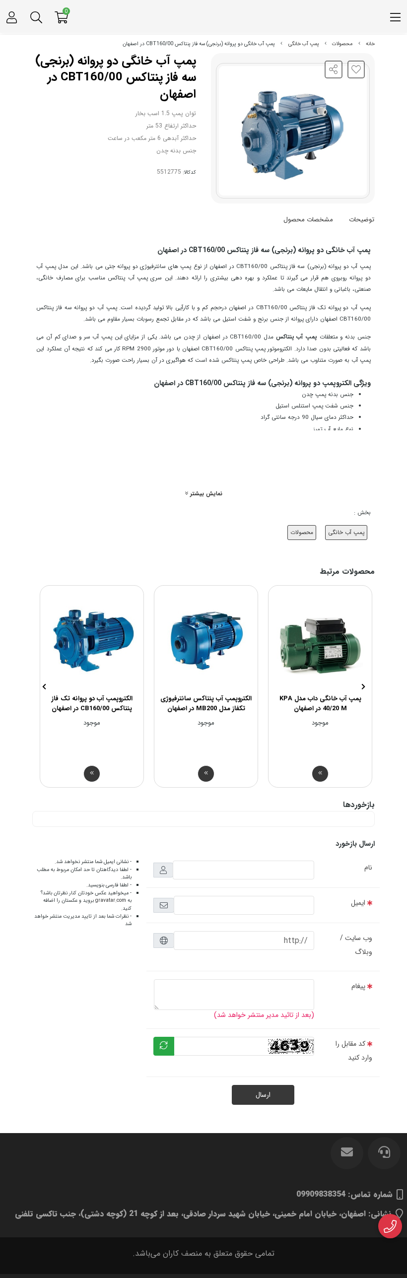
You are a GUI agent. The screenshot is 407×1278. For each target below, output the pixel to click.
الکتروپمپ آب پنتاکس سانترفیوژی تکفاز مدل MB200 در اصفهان (206, 703)
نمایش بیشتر (205, 493)
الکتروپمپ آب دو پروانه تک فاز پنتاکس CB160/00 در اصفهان (92, 703)
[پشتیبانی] (384, 1153)
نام (368, 867)
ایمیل (358, 902)
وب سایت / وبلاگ (356, 945)
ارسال (263, 1094)
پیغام (358, 986)
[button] (363, 686)
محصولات (342, 44)
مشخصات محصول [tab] (308, 219)
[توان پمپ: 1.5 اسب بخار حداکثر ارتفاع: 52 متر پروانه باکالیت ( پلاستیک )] (92, 640)
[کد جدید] (163, 1046)
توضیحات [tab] (361, 219)
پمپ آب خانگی (303, 44)
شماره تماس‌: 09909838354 (344, 1195)
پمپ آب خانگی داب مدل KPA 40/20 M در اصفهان (320, 703)
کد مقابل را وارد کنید (354, 1050)
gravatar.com (110, 900)
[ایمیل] (347, 1153)
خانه (370, 44)
